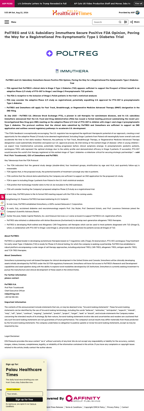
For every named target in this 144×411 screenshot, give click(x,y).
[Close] (44, 362)
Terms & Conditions (73, 407)
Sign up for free (24, 399)
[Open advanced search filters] (125, 22)
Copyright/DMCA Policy (94, 407)
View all (138, 3)
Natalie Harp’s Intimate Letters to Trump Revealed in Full (36, 3)
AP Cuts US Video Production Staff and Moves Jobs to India (105, 3)
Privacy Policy (113, 407)
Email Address (13, 389)
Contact (125, 407)
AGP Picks (7, 3)
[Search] (120, 22)
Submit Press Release (53, 407)
